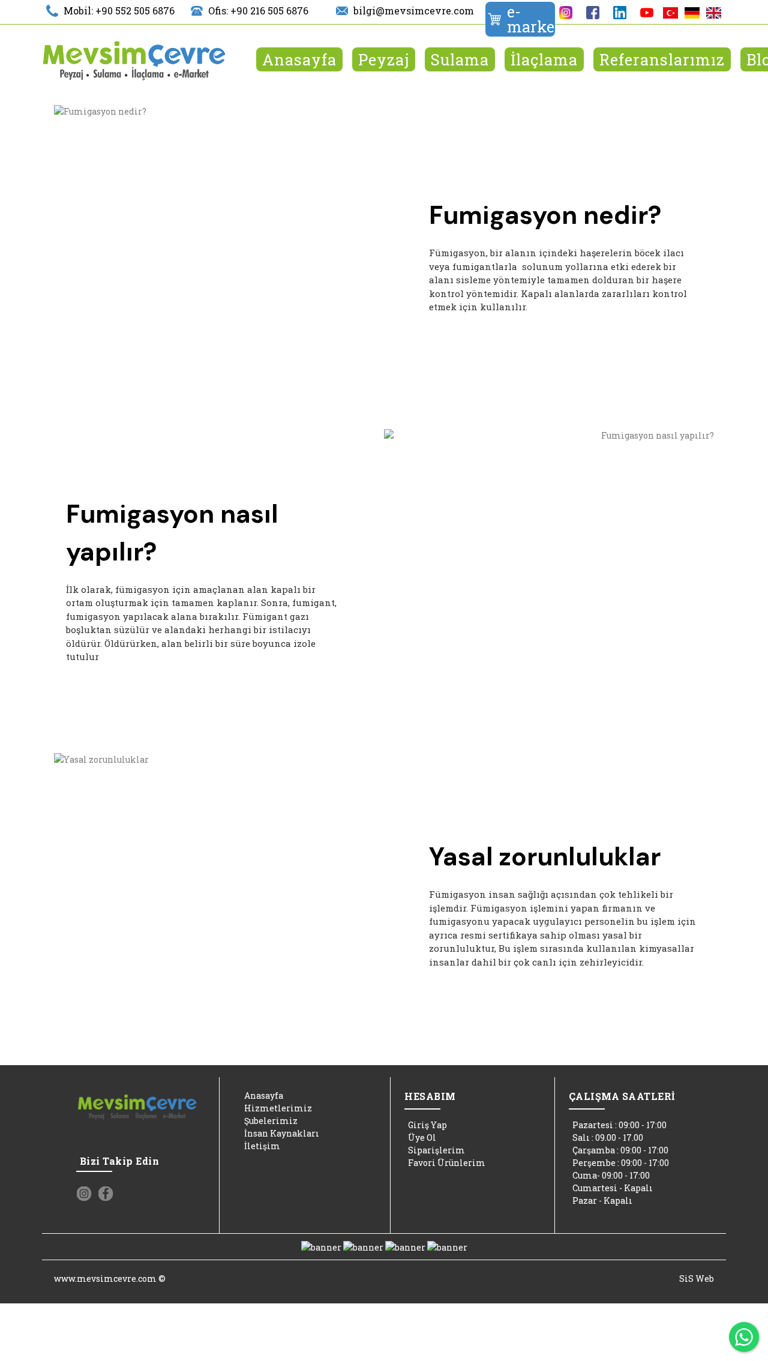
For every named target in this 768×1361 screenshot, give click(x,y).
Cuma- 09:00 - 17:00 (611, 1175)
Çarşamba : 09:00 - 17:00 (620, 1150)
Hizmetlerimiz (278, 1108)
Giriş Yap (427, 1125)
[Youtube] (646, 12)
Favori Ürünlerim (446, 1162)
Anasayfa (263, 1095)
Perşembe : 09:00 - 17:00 (620, 1162)
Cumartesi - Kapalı (612, 1188)
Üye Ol (422, 1137)
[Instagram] (565, 12)
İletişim (262, 1146)
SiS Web (696, 1278)
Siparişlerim (436, 1150)
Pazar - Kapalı (602, 1200)
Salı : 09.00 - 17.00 (607, 1137)
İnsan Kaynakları (281, 1133)
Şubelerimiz (271, 1120)
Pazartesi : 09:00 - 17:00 (619, 1125)
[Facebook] (592, 12)
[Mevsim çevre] (134, 61)
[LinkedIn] (619, 12)
